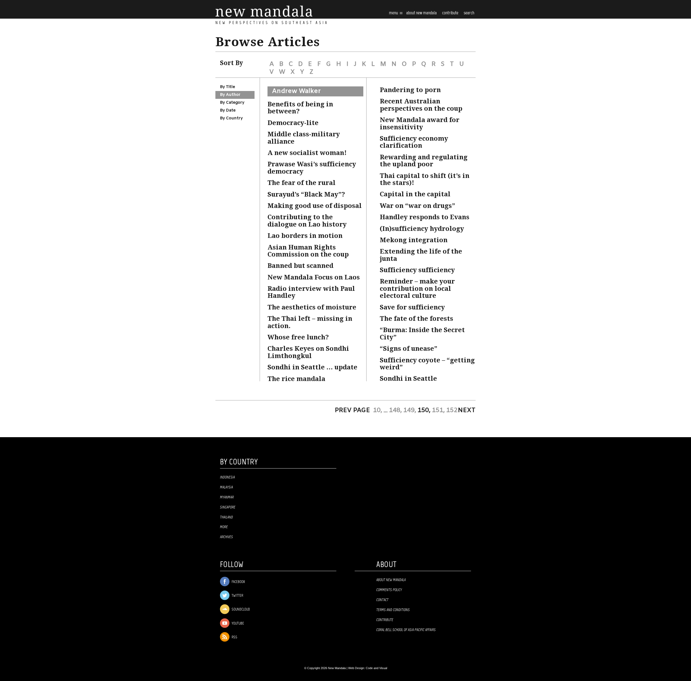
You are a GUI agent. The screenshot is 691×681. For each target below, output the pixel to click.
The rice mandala (296, 379)
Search (469, 13)
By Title (227, 87)
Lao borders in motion (305, 236)
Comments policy (389, 590)
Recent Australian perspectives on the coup (421, 104)
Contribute (384, 620)
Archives (226, 537)
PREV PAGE (352, 410)
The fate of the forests (416, 318)
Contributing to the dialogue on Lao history (307, 220)
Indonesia (227, 477)
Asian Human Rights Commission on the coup (308, 251)
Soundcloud (240, 610)
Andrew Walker (296, 91)
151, (438, 410)
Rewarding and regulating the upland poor (424, 160)
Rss (234, 637)
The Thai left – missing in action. (309, 322)
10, (377, 410)
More (224, 527)
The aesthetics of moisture (311, 307)
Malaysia (226, 487)
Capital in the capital (415, 194)
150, (424, 410)
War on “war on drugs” (417, 206)
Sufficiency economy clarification (414, 142)
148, (395, 410)
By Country (231, 118)
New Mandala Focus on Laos (313, 277)
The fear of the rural (301, 183)
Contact (382, 600)
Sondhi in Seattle (408, 378)
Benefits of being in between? (300, 107)
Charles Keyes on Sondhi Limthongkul (308, 352)
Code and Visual (376, 668)
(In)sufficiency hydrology (422, 228)
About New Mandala (421, 13)
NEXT (467, 410)
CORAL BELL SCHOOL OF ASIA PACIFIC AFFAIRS (406, 630)
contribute (450, 13)
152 (452, 410)
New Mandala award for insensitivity (419, 123)
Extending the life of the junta (421, 255)
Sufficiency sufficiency (417, 270)
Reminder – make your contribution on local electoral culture (417, 288)
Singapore (227, 507)
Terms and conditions (393, 610)
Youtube (237, 624)
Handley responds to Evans (424, 217)
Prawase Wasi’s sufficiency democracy (311, 167)
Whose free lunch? (298, 337)
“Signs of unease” (408, 348)
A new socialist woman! (307, 153)
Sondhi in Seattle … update (312, 367)
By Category (232, 102)
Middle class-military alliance (303, 137)
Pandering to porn (410, 90)
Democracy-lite (293, 123)
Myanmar (227, 497)
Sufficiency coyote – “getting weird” (427, 363)
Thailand (226, 517)
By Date (228, 110)
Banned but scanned (300, 265)
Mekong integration (414, 240)
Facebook (238, 582)
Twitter (237, 596)
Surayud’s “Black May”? (306, 194)
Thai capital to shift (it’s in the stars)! (424, 179)
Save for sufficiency (412, 307)
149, (409, 410)
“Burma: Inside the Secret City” (422, 333)
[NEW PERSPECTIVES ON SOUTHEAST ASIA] (263, 11)
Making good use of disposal (314, 206)
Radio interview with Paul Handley (311, 292)
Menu (394, 13)
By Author (230, 94)
